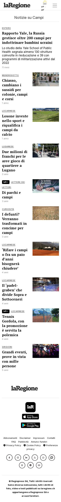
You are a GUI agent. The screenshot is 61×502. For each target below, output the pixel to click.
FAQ (14, 442)
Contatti (51, 438)
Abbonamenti (10, 438)
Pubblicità (23, 442)
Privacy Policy (13, 445)
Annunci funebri (39, 442)
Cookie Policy (33, 445)
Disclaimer (25, 438)
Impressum (39, 438)
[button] (9, 457)
